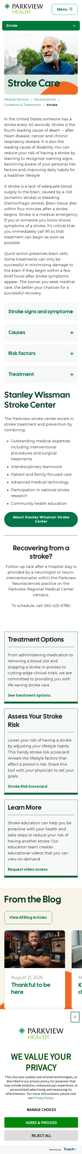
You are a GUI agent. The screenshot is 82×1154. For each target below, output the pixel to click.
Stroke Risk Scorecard (27, 786)
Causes (16, 332)
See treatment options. (30, 695)
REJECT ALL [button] (41, 1135)
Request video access (28, 869)
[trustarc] (70, 1149)
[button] (75, 1017)
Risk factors (22, 353)
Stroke (11, 25)
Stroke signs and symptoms (40, 311)
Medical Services (16, 99)
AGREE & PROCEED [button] (41, 1122)
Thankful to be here (30, 988)
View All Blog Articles (28, 917)
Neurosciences (45, 99)
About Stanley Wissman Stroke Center (41, 519)
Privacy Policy (43, 1098)
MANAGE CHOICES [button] (41, 1109)
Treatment (21, 374)
